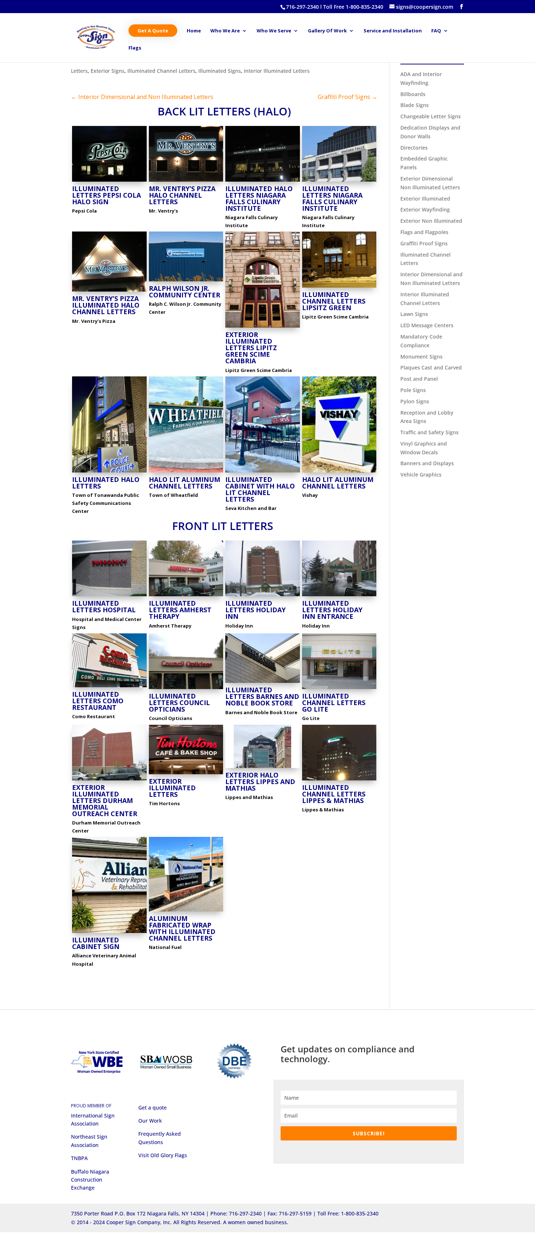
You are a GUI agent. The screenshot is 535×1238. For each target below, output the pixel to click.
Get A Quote (153, 30)
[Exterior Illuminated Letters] (186, 774)
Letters (79, 70)
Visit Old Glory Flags (162, 1155)
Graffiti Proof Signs (424, 243)
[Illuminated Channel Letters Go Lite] (339, 688)
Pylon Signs (414, 401)
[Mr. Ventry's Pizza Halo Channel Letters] (186, 181)
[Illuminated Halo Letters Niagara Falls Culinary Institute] (262, 181)
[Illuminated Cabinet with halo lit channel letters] (262, 472)
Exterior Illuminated (425, 198)
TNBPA (79, 1158)
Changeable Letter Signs (430, 116)
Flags (134, 48)
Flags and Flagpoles (424, 232)
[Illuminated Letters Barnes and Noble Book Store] (262, 682)
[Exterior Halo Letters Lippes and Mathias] (262, 767)
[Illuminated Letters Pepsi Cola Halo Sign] (109, 181)
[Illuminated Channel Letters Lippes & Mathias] (339, 780)
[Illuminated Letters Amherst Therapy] (186, 596)
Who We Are (225, 31)
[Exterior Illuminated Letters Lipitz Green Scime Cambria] (262, 327)
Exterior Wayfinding (425, 209)
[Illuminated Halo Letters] (109, 472)
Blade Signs (414, 105)
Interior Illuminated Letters (277, 70)
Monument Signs (421, 356)
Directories (414, 147)
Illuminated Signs (219, 70)
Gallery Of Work (327, 31)
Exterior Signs (107, 70)
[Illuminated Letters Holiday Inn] (262, 596)
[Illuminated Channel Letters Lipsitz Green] (339, 287)
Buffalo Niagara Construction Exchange (90, 1179)
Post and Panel (419, 378)
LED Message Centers (426, 325)
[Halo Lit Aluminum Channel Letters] (186, 472)
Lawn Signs (414, 314)
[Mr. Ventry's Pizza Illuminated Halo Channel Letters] (109, 291)
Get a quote (152, 1107)
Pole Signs (413, 390)
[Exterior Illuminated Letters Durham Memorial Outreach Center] (109, 780)
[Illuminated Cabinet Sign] (109, 932)
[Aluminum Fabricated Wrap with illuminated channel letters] (186, 911)
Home (194, 31)
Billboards (412, 94)
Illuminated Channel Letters (161, 70)
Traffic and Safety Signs (429, 432)
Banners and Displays (427, 463)
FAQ (436, 31)
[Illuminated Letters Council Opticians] (186, 688)
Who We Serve (274, 31)
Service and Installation (393, 31)
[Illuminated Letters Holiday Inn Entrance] (339, 596)
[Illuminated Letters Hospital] (109, 596)
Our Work (150, 1120)
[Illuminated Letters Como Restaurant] (109, 687)
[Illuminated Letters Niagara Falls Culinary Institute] (339, 181)
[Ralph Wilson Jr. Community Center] (186, 281)
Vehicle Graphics (420, 474)
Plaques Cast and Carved (431, 367)
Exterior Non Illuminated (431, 220)
